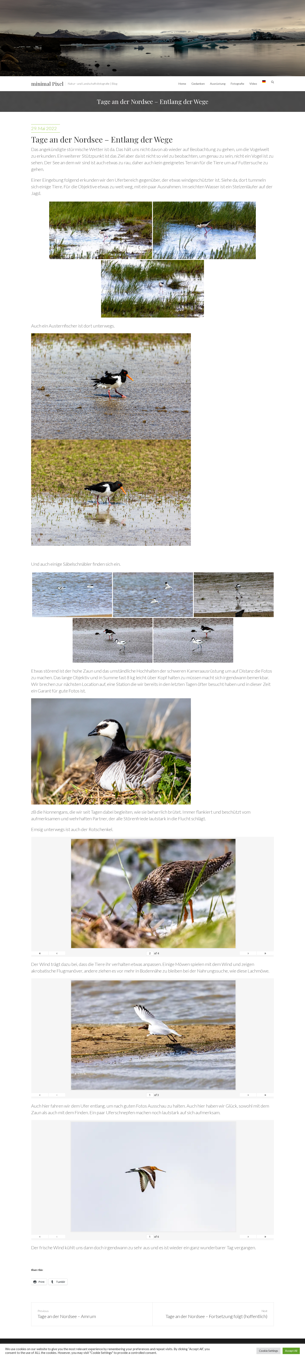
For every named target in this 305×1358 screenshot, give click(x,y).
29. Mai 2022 (44, 128)
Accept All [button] (291, 1350)
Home (182, 83)
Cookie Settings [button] (268, 1350)
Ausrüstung (218, 83)
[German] (264, 83)
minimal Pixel (47, 83)
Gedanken (198, 83)
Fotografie (237, 83)
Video (253, 83)
